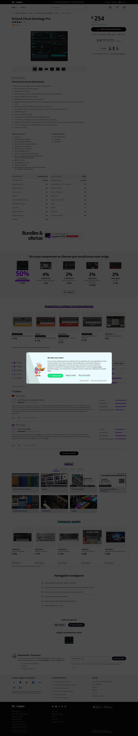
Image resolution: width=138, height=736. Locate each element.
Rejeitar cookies (71, 375)
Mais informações (84, 375)
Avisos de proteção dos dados (98, 380)
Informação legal (84, 380)
